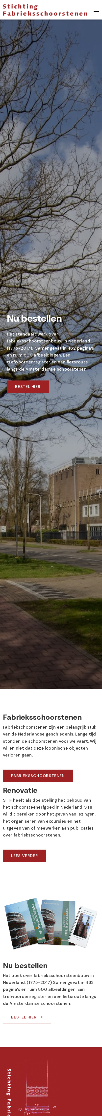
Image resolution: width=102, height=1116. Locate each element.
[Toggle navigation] (96, 10)
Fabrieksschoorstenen (38, 775)
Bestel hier (28, 386)
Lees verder (24, 855)
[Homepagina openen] (45, 10)
